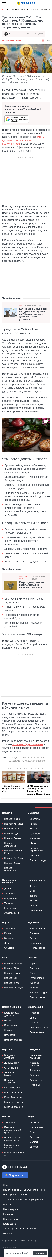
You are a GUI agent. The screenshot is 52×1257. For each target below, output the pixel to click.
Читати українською (11, 40)
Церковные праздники (36, 1056)
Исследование (37, 948)
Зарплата (35, 819)
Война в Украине (11, 1007)
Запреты (34, 1075)
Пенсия (6, 1116)
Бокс (32, 891)
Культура (34, 983)
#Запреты (14, 761)
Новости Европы (13, 963)
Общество (33, 813)
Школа (33, 843)
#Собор (13, 757)
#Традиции (24, 757)
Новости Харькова (13, 824)
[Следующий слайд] (49, 9)
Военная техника (13, 1040)
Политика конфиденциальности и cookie (24, 1190)
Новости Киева (12, 819)
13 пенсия (9, 1122)
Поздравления (37, 997)
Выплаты (34, 828)
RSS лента (9, 1233)
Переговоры (10, 1025)
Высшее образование (36, 849)
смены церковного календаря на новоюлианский (23, 140)
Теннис (33, 896)
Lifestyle (32, 957)
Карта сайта (9, 1224)
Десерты (34, 1137)
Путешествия (37, 978)
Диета (33, 938)
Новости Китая (12, 983)
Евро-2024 (35, 905)
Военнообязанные (39, 1027)
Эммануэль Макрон (10, 1073)
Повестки (35, 1013)
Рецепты (33, 1116)
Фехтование (36, 910)
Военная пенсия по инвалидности (14, 1138)
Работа (33, 824)
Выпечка (34, 1122)
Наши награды (11, 1209)
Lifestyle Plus (23, 578)
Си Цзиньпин (11, 1068)
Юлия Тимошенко (13, 1097)
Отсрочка (34, 1022)
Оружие (8, 1030)
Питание (34, 933)
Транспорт (9, 893)
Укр (48, 3)
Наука (5, 922)
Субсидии (35, 833)
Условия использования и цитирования (23, 1199)
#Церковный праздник (33, 761)
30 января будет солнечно (27, 744)
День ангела (36, 1080)
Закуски (34, 1147)
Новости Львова (12, 838)
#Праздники (37, 757)
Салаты (34, 1142)
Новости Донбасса (14, 858)
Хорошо (40, 1253)
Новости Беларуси (13, 988)
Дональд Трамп (12, 1063)
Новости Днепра (12, 828)
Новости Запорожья (10, 844)
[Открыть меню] (4, 3)
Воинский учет (37, 1032)
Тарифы (8, 903)
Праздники (34, 1049)
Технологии (10, 928)
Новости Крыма (12, 863)
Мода (32, 973)
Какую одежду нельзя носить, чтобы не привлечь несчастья (31, 585)
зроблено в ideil (9, 1248)
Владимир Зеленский (9, 1056)
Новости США (11, 968)
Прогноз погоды (38, 860)
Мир (4, 957)
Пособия (34, 855)
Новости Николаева (10, 869)
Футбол (33, 886)
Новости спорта (37, 880)
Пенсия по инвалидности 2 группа (12, 1130)
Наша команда (11, 1219)
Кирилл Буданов (12, 1087)
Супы (32, 1132)
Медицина (35, 838)
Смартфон (9, 948)
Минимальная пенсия (11, 1146)
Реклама (7, 1204)
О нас (6, 1185)
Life (20, 305)
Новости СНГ (11, 978)
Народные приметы (35, 1064)
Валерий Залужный (9, 1081)
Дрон (7, 943)
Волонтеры (10, 1035)
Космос (8, 933)
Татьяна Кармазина (16, 34)
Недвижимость (12, 898)
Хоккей (33, 900)
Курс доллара (11, 908)
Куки (24, 1253)
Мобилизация (35, 1007)
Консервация (36, 1127)
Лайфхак (34, 988)
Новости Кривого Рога (13, 852)
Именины (35, 1085)
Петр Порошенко (13, 1092)
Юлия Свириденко (13, 1107)
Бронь (33, 1018)
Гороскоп (34, 963)
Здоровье (33, 922)
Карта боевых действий (11, 1014)
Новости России (12, 973)
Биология (9, 938)
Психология (36, 943)
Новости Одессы (13, 833)
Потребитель (36, 968)
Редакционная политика (15, 1195)
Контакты (8, 1214)
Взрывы (8, 1020)
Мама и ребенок (38, 928)
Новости (7, 813)
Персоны (7, 1049)
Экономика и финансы (9, 881)
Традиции (35, 1070)
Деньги (8, 888)
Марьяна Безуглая (13, 1102)
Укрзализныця (11, 913)
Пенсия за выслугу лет (14, 1153)
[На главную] (26, 3)
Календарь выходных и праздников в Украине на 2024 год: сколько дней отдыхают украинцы (33, 314)
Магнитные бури (38, 992)
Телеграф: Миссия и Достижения (20, 1228)
